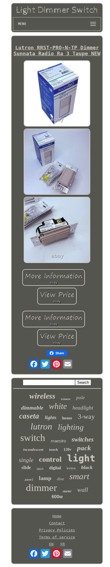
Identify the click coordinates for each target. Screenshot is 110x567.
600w (57, 496)
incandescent (33, 449)
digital (55, 467)
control (50, 459)
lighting (71, 426)
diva (60, 479)
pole (80, 397)
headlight (82, 408)
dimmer (41, 487)
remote (66, 399)
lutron (41, 426)
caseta (29, 416)
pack (84, 448)
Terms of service (57, 537)
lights (50, 417)
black (87, 467)
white (58, 406)
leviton (71, 468)
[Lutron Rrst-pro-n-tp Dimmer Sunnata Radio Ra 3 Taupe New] (57, 94)
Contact (57, 523)
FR (62, 544)
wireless (42, 396)
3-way (86, 416)
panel (29, 479)
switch (32, 438)
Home (56, 516)
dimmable (32, 408)
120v (67, 449)
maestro (58, 440)
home (67, 418)
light (81, 458)
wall (82, 489)
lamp (45, 478)
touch (53, 449)
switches (83, 439)
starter (67, 491)
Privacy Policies (57, 530)
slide (26, 467)
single (26, 460)
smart (79, 476)
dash (40, 468)
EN (51, 544)
